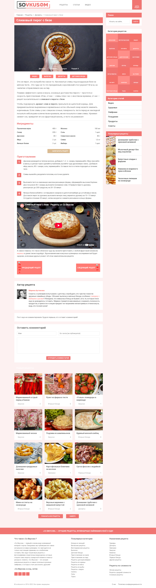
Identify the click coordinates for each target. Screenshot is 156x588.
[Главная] (33, 5)
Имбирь (64, 143)
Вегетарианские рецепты (80, 548)
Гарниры (112, 543)
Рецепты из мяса (77, 565)
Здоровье (112, 107)
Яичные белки (23, 143)
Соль (63, 132)
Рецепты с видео (77, 569)
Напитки (112, 553)
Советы (111, 126)
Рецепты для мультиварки (80, 560)
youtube (28, 574)
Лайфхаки (112, 112)
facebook (16, 574)
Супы (73, 574)
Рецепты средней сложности (120, 572)
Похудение (113, 117)
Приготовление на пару (79, 557)
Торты (73, 577)
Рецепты (28, 15)
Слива (63, 140)
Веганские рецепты (78, 545)
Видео (34, 76)
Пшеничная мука (24, 129)
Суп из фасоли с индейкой (88, 466)
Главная (19, 15)
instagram (24, 574)
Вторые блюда (54, 404)
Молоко (64, 129)
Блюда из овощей (77, 543)
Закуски (21, 404)
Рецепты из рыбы (77, 567)
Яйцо (19, 140)
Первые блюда (84, 473)
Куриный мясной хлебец (88, 433)
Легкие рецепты (115, 570)
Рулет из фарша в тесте (57, 397)
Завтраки (51, 473)
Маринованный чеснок (26, 433)
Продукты (113, 121)
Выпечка (47, 76)
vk (20, 574)
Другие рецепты (115, 560)
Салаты (74, 572)
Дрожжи (20, 136)
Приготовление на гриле (80, 555)
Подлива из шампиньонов (58, 433)
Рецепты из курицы (78, 562)
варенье (20, 253)
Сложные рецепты (116, 575)
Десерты (38, 15)
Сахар (19, 132)
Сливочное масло (68, 136)
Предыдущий (31, 268)
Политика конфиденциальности (130, 584)
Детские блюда (78, 76)
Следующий (86, 268)
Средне (64, 68)
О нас (114, 584)
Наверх (72, 516)
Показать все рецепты (50, 516)
